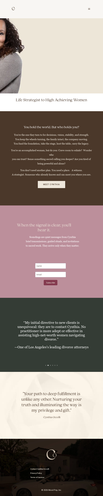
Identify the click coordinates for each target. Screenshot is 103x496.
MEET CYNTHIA (51, 184)
